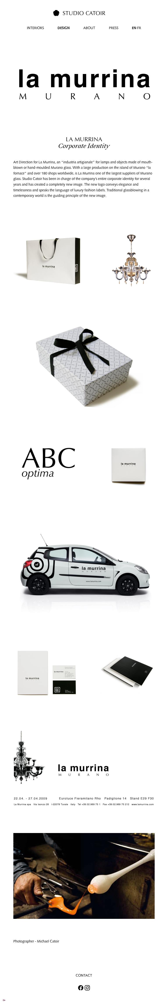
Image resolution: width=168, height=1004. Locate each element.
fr (139, 28)
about (89, 28)
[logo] (79, 13)
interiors (35, 28)
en (134, 28)
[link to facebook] (78, 988)
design (64, 28)
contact (84, 975)
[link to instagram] (89, 988)
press (113, 28)
